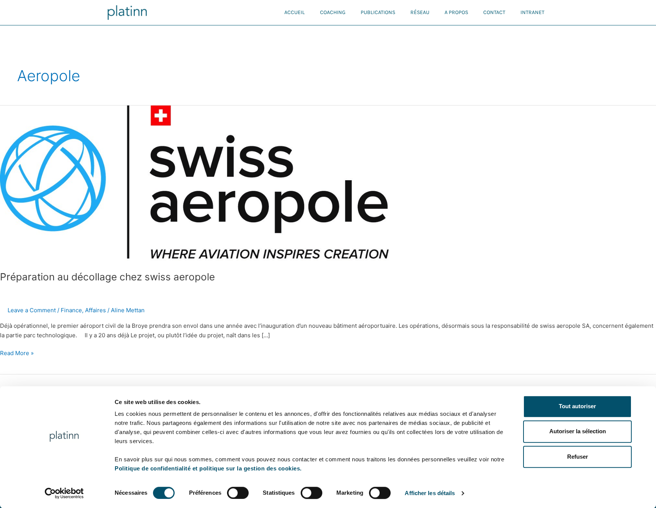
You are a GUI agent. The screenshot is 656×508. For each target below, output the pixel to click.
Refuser (577, 456)
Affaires (95, 310)
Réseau (419, 12)
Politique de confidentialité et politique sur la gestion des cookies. (208, 468)
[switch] (238, 493)
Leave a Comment (32, 310)
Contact (494, 12)
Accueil (294, 12)
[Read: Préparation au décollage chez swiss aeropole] (194, 183)
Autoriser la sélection (577, 431)
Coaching (332, 12)
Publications (378, 12)
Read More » (17, 353)
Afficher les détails (430, 493)
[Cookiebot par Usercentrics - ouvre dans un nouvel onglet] (64, 493)
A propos (456, 12)
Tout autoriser (577, 406)
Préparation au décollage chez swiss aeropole (107, 277)
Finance (71, 310)
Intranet (532, 12)
